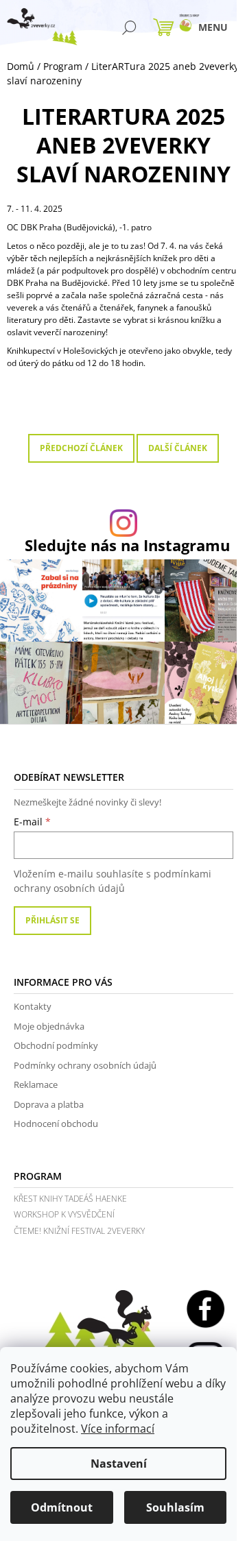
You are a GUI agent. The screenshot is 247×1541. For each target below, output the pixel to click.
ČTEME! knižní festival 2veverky (79, 1230)
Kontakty (32, 1006)
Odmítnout (62, 1507)
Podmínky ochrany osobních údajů (85, 1065)
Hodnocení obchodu (56, 1123)
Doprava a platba (49, 1104)
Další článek (177, 448)
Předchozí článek (81, 448)
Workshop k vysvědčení (64, 1214)
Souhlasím (175, 1507)
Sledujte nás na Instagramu (127, 545)
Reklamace (36, 1084)
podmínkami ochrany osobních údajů (112, 880)
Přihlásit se (52, 920)
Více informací (117, 1428)
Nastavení (119, 1463)
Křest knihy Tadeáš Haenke (70, 1198)
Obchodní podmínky (56, 1045)
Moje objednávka (49, 1026)
